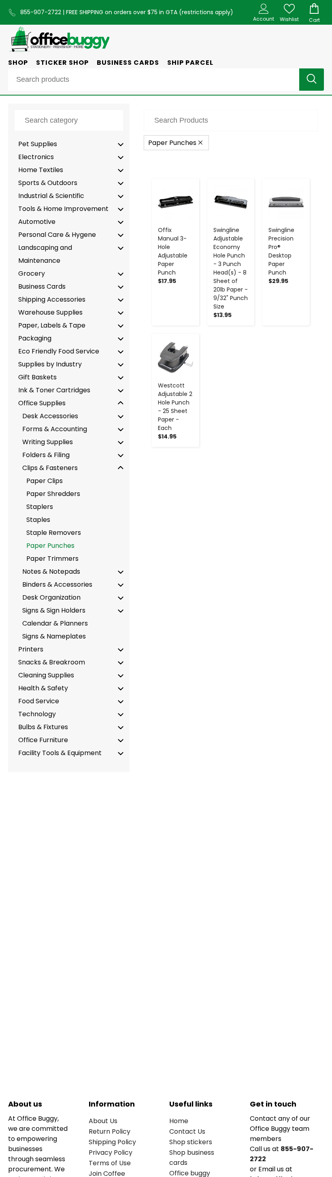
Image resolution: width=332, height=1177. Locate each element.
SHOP (18, 62)
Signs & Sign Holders (53, 610)
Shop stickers (190, 1142)
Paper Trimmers (52, 558)
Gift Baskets (37, 377)
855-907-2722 (41, 12)
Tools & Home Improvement (63, 208)
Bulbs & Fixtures (43, 727)
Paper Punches (50, 545)
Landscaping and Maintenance (45, 254)
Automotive (36, 221)
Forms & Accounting (54, 429)
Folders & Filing (46, 455)
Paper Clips (44, 480)
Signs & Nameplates (54, 636)
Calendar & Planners (55, 623)
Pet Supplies (37, 144)
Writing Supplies (47, 442)
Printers (30, 649)
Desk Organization (51, 597)
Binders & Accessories (57, 584)
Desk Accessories (50, 416)
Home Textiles (40, 170)
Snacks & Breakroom (51, 662)
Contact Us (187, 1131)
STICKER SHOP (62, 62)
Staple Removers (53, 532)
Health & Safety (43, 688)
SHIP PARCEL (190, 62)
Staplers (39, 506)
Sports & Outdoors (47, 182)
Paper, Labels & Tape (51, 325)
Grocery (31, 273)
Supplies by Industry (50, 364)
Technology (37, 714)
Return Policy (109, 1131)
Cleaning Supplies (46, 675)
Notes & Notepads (51, 571)
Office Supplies (42, 403)
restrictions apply (206, 12)
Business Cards (42, 286)
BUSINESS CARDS (128, 62)
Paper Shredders (53, 493)
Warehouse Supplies (50, 312)
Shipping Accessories (51, 299)
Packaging (34, 338)
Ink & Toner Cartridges (54, 390)
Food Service (38, 701)
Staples (38, 519)
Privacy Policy (110, 1152)
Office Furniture (43, 740)
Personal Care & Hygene (57, 234)
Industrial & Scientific (51, 195)
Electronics (36, 157)
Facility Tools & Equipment (60, 753)
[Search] (311, 79)
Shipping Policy (112, 1142)
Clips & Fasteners (50, 468)
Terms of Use (110, 1163)
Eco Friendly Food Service (58, 351)
